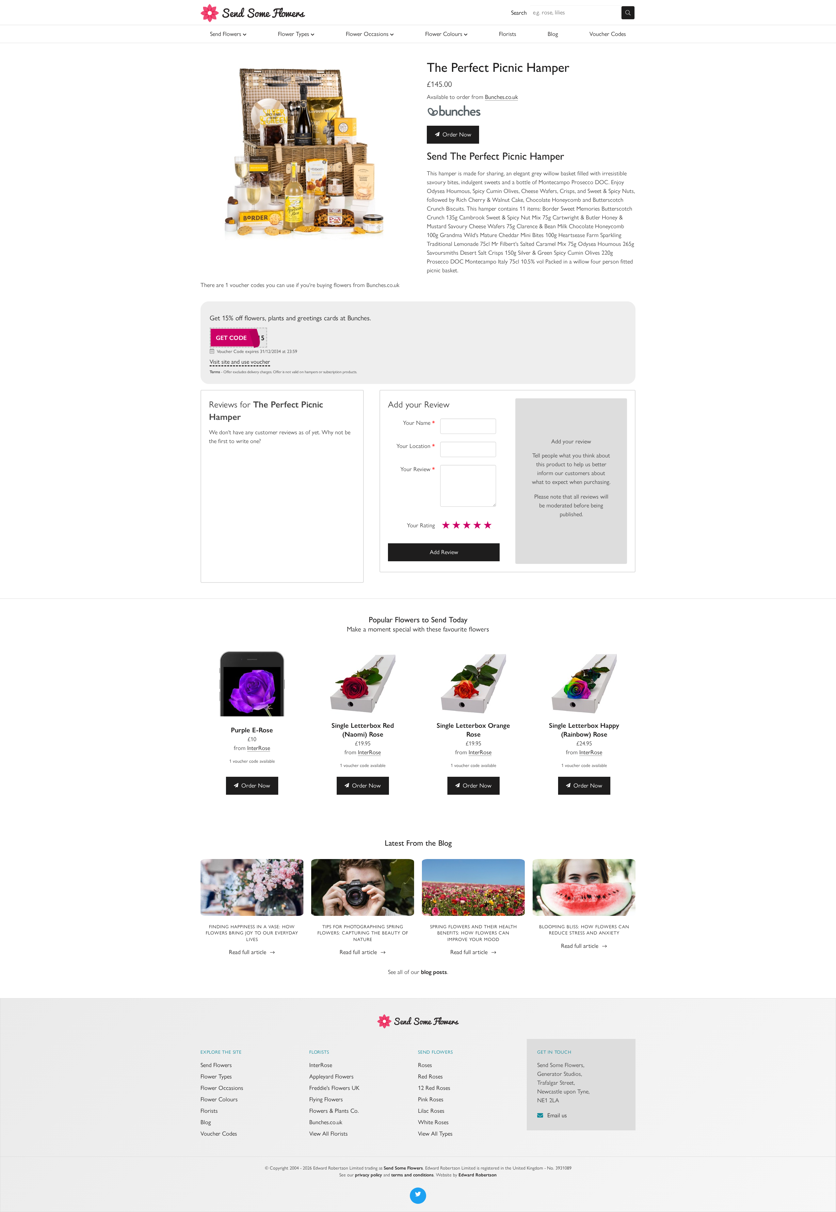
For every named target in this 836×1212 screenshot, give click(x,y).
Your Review (417, 469)
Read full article (248, 952)
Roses (425, 1065)
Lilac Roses (431, 1110)
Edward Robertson (477, 1175)
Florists (507, 34)
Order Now (456, 134)
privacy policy (368, 1175)
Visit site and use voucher (240, 361)
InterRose (258, 748)
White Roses (433, 1122)
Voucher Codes (607, 34)
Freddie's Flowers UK (334, 1088)
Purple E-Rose (252, 730)
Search (519, 12)
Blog (553, 34)
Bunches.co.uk (501, 97)
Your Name (419, 422)
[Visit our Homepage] (418, 1020)
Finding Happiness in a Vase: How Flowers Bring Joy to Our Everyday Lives (252, 933)
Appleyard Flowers (331, 1076)
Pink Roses (430, 1099)
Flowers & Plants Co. (334, 1110)
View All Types (435, 1133)
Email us (557, 1115)
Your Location (415, 446)
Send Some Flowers (403, 1168)
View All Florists (328, 1133)
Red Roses (430, 1076)
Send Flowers (225, 34)
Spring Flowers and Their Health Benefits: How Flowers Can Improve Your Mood (473, 933)
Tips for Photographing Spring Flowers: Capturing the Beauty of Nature (362, 933)
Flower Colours (443, 34)
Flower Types (293, 34)
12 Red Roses (434, 1088)
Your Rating (421, 525)
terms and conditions (412, 1175)
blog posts (434, 972)
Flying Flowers (326, 1099)
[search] (628, 12)
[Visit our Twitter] (418, 1196)
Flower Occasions (367, 34)
